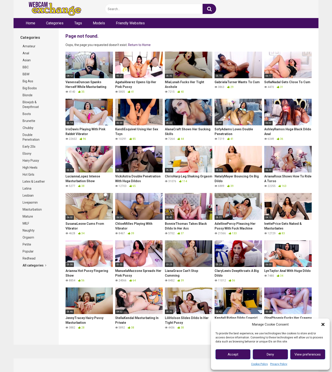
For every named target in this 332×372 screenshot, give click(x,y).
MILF (26, 223)
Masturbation (32, 209)
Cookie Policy (259, 364)
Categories (54, 23)
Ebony (27, 153)
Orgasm (28, 237)
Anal (26, 53)
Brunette (29, 121)
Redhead (29, 258)
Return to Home (139, 45)
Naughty (29, 230)
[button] (323, 324)
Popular (28, 251)
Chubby (28, 128)
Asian (27, 60)
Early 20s (29, 146)
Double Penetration (31, 137)
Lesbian (28, 195)
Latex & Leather (34, 181)
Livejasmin (30, 202)
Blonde (28, 95)
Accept (233, 354)
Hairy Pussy (31, 160)
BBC (26, 67)
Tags (78, 23)
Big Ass (28, 81)
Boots (27, 114)
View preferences (308, 354)
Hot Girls (28, 174)
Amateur (29, 46)
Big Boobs (30, 88)
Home (30, 23)
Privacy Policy (278, 364)
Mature (28, 216)
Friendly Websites (130, 23)
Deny (270, 354)
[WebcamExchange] (52, 9)
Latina (27, 188)
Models (99, 23)
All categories (33, 265)
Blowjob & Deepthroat (31, 104)
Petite (27, 244)
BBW (26, 74)
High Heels (30, 167)
